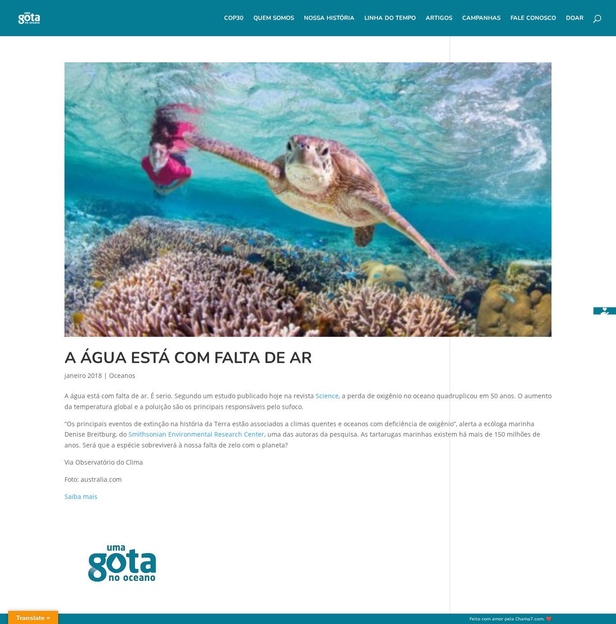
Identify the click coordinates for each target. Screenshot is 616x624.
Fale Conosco (533, 18)
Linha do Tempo (390, 18)
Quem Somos (273, 18)
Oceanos (122, 375)
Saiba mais (80, 496)
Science (327, 395)
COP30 (234, 18)
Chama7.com (529, 619)
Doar (575, 18)
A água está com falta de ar (188, 357)
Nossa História (329, 18)
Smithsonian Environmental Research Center (196, 434)
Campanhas (481, 18)
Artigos (439, 18)
